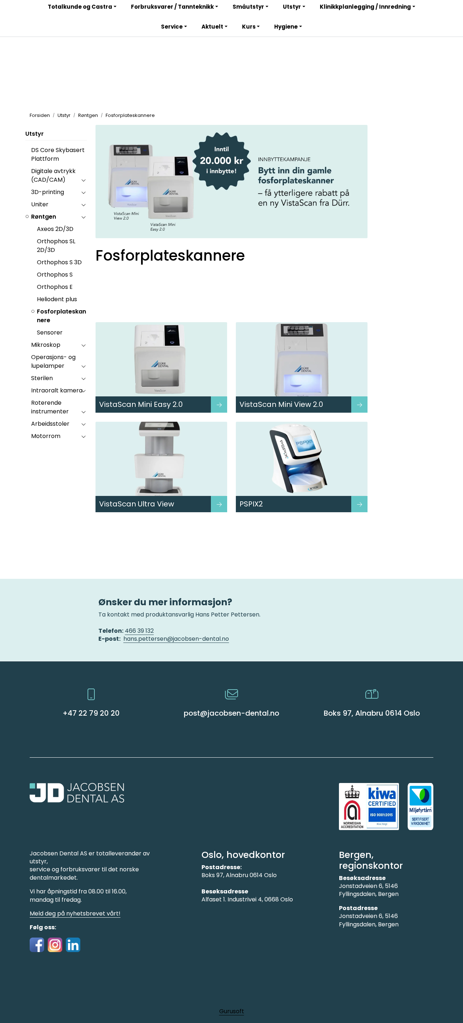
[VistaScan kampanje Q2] (231, 181)
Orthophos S (55, 274)
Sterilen (42, 378)
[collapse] (83, 180)
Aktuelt (212, 26)
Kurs (249, 26)
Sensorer (50, 332)
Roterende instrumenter (50, 407)
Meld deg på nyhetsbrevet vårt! (75, 913)
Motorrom (45, 436)
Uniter (39, 204)
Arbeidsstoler (50, 424)
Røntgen (43, 216)
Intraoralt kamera (56, 390)
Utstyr (34, 134)
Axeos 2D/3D (55, 229)
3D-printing (47, 192)
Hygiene (286, 26)
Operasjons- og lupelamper (53, 361)
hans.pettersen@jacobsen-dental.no (176, 639)
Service (172, 26)
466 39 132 (139, 631)
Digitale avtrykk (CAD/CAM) (53, 175)
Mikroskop (45, 345)
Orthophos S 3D (59, 262)
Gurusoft (231, 1011)
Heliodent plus (57, 299)
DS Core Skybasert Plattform (58, 154)
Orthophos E (55, 287)
